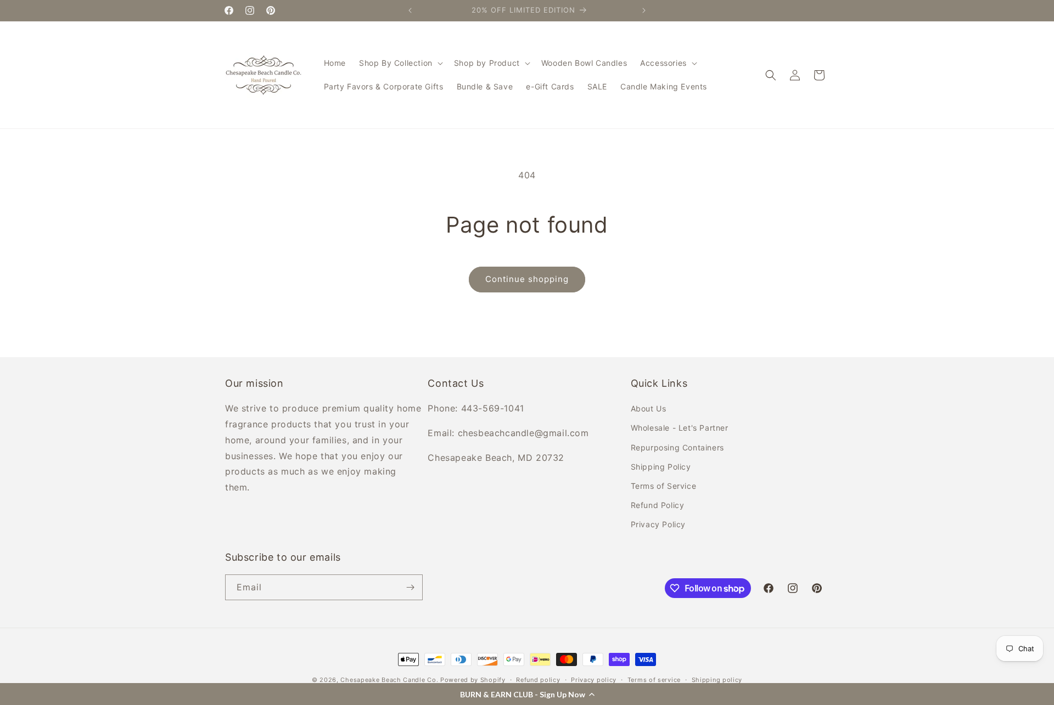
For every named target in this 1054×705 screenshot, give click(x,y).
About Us (648, 408)
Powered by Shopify (473, 680)
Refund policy (538, 680)
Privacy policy (593, 680)
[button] (527, 694)
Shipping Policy (661, 466)
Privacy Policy (658, 524)
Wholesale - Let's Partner (679, 427)
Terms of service (654, 680)
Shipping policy (717, 680)
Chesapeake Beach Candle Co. (389, 680)
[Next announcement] (644, 10)
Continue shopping (527, 279)
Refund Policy (658, 505)
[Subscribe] (410, 587)
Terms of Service (664, 485)
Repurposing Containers (677, 447)
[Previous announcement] (410, 10)
